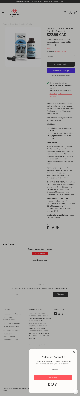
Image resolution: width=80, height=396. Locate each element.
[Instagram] (52, 384)
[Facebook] (49, 384)
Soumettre (53, 378)
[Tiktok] (56, 384)
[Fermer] (74, 352)
